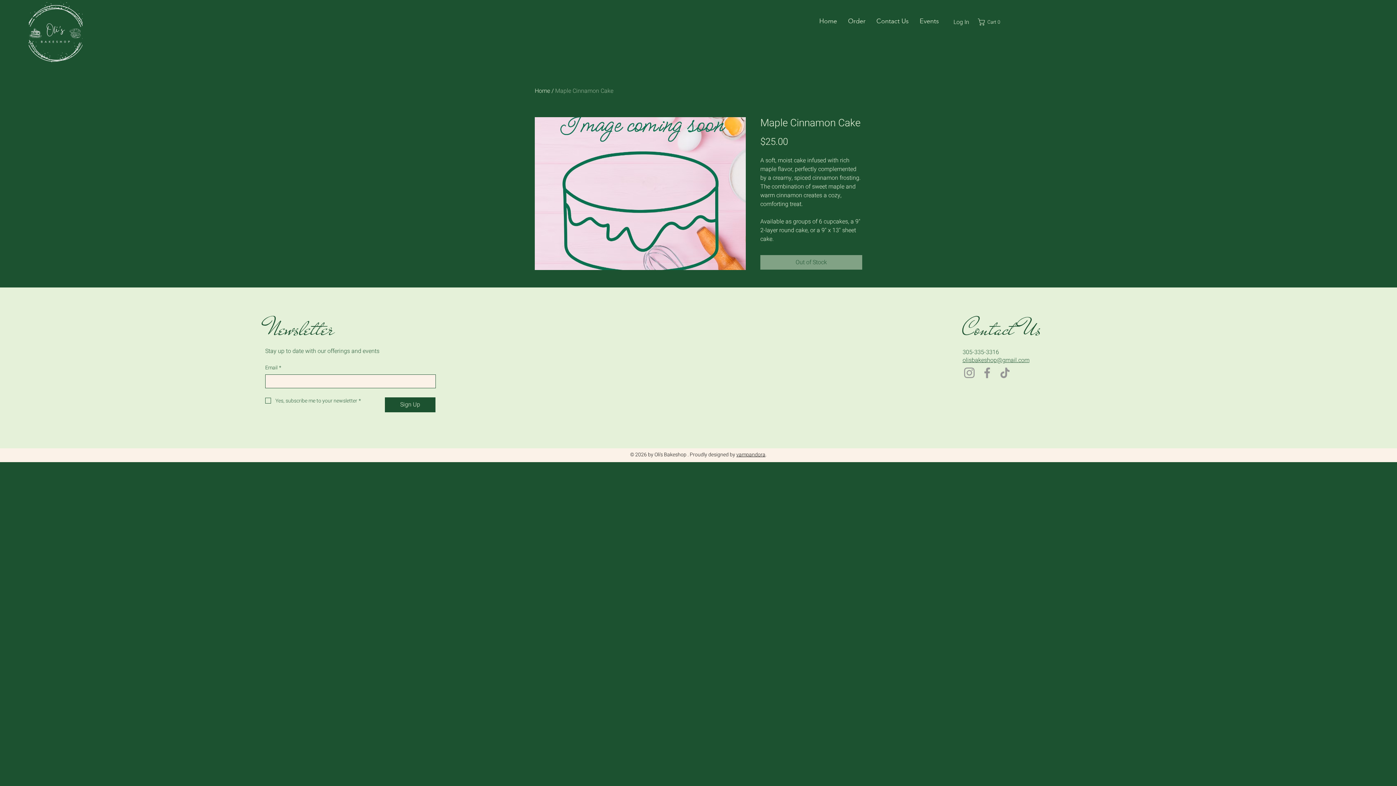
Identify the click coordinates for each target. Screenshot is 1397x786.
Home (542, 91)
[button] (857, 21)
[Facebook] (987, 373)
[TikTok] (1005, 373)
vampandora (750, 454)
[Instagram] (969, 373)
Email (273, 368)
